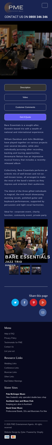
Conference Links (11, 368)
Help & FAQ (9, 334)
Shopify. (40, 432)
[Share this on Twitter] (15, 302)
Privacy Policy (10, 338)
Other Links (9, 377)
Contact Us (9, 347)
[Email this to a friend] (43, 312)
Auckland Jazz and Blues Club (19, 401)
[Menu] (45, 5)
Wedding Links (10, 363)
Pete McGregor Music (15, 394)
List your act (9, 351)
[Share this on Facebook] (24, 302)
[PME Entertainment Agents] (13, 8)
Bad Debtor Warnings (13, 381)
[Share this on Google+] (43, 302)
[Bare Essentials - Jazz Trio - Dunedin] (26, 241)
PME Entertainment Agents (22, 424)
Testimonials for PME (13, 342)
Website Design (10, 432)
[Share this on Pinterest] (33, 302)
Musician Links (10, 372)
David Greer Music (14, 408)
